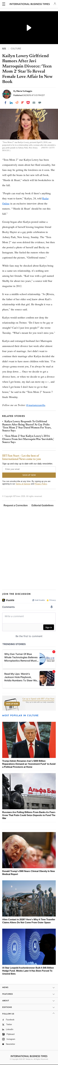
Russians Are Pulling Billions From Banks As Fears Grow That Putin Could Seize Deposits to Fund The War (28, 815)
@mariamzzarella (35, 405)
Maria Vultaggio (24, 91)
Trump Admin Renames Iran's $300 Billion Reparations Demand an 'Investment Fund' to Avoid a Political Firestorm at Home (28, 764)
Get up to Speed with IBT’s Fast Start (38, 699)
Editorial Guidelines (43, 505)
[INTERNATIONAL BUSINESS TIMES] (30, 4)
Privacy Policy (41, 484)
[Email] (34, 102)
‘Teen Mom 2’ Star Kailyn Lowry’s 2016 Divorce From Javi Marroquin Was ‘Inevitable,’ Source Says (28, 439)
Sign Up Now (12, 704)
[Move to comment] (39, 102)
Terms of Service (23, 484)
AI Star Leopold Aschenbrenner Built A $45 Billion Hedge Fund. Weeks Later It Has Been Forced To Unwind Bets (28, 970)
